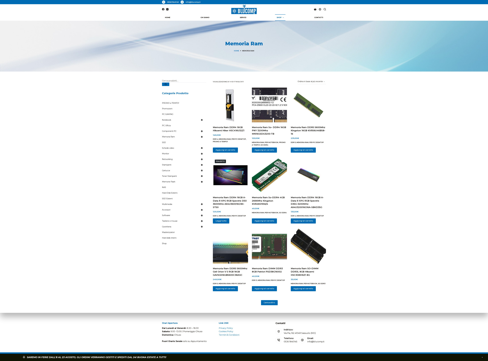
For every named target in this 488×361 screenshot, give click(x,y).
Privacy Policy (226, 328)
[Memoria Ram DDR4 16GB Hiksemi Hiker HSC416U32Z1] (230, 105)
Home (167, 17)
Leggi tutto (221, 221)
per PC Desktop (239, 139)
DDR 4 (215, 139)
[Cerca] (325, 9)
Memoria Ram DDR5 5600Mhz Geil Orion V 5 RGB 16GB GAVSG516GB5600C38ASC (230, 271)
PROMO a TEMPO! (220, 142)
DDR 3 (254, 280)
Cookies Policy (226, 331)
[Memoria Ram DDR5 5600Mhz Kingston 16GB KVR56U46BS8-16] (308, 105)
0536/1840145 (173, 2)
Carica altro (269, 302)
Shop (279, 17)
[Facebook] (163, 9)
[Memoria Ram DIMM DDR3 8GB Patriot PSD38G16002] (269, 246)
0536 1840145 (290, 341)
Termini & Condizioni (229, 335)
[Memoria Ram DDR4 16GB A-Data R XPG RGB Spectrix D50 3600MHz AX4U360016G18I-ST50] (230, 175)
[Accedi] (320, 9)
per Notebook (271, 142)
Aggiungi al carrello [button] (225, 150)
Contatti (318, 17)
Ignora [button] (482, 357)
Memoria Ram (225, 139)
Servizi (243, 17)
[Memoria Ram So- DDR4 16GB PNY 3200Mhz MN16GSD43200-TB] (269, 105)
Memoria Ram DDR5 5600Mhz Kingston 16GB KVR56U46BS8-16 (308, 130)
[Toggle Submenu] (201, 120)
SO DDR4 (264, 145)
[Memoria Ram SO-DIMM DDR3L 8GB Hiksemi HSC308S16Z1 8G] (308, 246)
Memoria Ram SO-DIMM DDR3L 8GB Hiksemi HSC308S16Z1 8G (304, 271)
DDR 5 (293, 142)
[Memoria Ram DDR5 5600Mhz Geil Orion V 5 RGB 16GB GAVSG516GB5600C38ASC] (230, 246)
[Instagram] (167, 9)
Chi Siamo (205, 17)
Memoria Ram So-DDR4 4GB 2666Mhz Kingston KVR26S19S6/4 (268, 200)
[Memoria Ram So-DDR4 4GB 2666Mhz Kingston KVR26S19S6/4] (269, 175)
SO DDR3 (321, 284)
